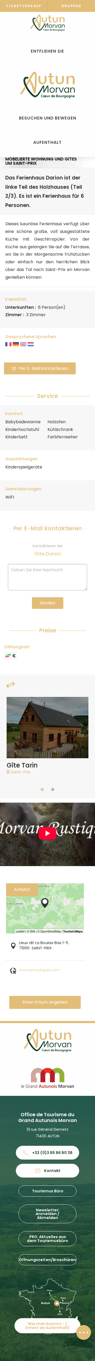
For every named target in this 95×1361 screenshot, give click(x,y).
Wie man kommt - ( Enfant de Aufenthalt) (47, 1325)
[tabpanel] (47, 738)
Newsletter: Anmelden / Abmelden (47, 1213)
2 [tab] (53, 789)
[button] (47, 51)
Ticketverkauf (23, 5)
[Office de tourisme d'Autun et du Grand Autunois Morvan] (47, 85)
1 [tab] (42, 789)
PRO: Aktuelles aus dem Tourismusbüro (47, 1238)
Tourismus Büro (47, 1191)
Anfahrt (22, 889)
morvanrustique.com (39, 970)
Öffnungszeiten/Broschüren (47, 1259)
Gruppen (71, 5)
